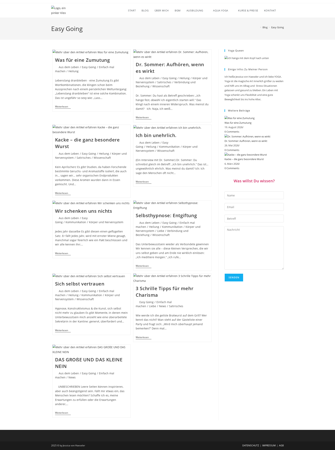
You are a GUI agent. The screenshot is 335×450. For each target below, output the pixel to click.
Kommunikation (169, 146)
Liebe (160, 231)
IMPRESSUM (269, 445)
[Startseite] (258, 27)
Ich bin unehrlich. (156, 135)
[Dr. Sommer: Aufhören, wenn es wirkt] (247, 136)
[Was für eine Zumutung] (239, 118)
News (162, 306)
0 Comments (231, 131)
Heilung (73, 71)
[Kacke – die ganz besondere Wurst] (245, 154)
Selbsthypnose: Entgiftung (166, 215)
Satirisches (164, 82)
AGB (281, 445)
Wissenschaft (161, 86)
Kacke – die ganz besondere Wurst (244, 159)
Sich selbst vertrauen (79, 283)
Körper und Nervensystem (106, 222)
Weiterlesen (63, 107)
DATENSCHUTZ (250, 445)
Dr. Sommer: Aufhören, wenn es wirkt (245, 141)
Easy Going (277, 27)
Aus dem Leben (69, 67)
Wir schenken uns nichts (83, 211)
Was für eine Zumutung (82, 60)
